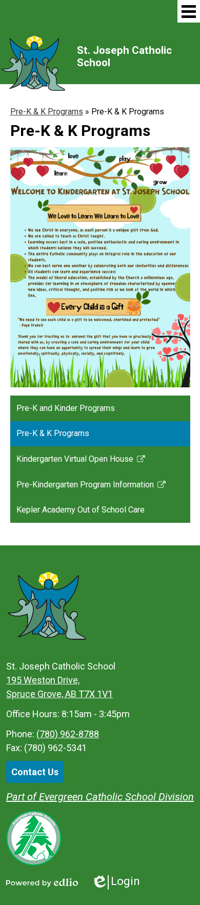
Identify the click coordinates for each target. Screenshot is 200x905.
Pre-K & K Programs (46, 111)
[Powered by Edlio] (42, 882)
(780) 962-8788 (67, 734)
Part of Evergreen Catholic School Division (100, 797)
